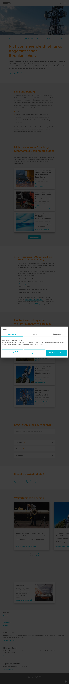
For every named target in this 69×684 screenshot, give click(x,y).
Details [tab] (34, 334)
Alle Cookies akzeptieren (56, 353)
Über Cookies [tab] (57, 334)
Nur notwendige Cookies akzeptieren (12, 353)
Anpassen (34, 353)
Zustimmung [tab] (12, 334)
